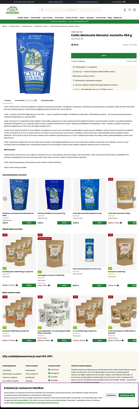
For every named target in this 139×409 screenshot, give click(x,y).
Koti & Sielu (59, 18)
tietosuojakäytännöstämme (22, 403)
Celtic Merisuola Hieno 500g (119, 213)
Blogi (110, 18)
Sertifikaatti (30, 377)
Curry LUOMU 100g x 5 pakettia (84, 331)
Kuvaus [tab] (7, 100)
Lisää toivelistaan (79, 61)
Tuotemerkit (101, 18)
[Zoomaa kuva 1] (35, 63)
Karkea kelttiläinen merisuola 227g (51, 213)
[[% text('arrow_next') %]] (135, 257)
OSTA (29, 285)
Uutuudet (90, 18)
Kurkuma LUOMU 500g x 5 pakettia (15, 331)
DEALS (82, 18)
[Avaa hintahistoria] (17, 285)
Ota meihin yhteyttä (10, 381)
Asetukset (111, 395)
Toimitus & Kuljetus (9, 377)
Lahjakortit (117, 18)
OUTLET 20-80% (72, 18)
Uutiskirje (28, 381)
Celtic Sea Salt (77, 32)
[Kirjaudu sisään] (125, 10)
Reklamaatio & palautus (11, 374)
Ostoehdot (6, 370)
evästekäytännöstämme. (48, 403)
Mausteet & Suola (41, 26)
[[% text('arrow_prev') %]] (4, 257)
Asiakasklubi (30, 370)
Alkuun (4, 26)
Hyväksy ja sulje (127, 395)
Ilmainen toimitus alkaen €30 (25, 2)
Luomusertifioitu (118, 2)
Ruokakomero (27, 26)
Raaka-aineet (23, 18)
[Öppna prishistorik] (121, 223)
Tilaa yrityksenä (31, 374)
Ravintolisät (35, 18)
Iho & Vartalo (47, 18)
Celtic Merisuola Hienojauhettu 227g (87, 213)
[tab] (26, 100)
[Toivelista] (130, 10)
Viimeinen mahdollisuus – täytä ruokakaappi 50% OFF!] (69, 22)
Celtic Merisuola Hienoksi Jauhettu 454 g (64, 26)
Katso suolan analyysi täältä (15, 167)
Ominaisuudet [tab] (47, 100)
